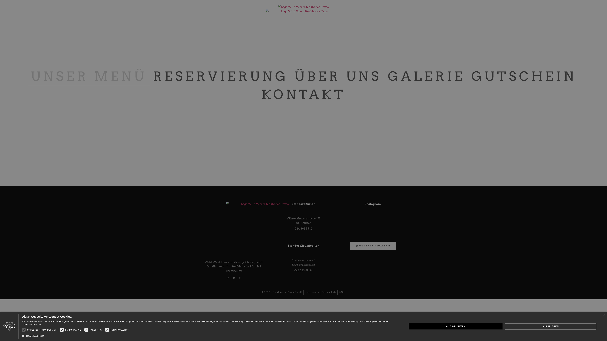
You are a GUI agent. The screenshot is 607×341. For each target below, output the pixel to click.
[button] (209, 336)
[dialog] (303, 326)
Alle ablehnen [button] (551, 326)
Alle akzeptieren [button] (455, 326)
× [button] (603, 315)
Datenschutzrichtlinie (31, 324)
